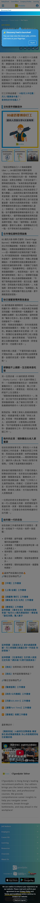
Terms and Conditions (13, 894)
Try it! (32, 43)
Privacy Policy (25, 891)
